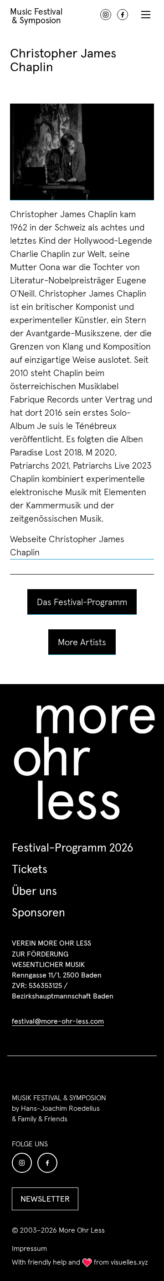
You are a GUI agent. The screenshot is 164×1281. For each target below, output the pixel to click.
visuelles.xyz (129, 1261)
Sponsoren (38, 912)
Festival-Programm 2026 (72, 847)
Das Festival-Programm (82, 602)
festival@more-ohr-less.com (58, 1020)
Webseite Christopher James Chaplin (67, 545)
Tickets (29, 869)
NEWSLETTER (45, 1198)
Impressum (29, 1248)
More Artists (82, 642)
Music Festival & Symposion (36, 15)
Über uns (34, 891)
